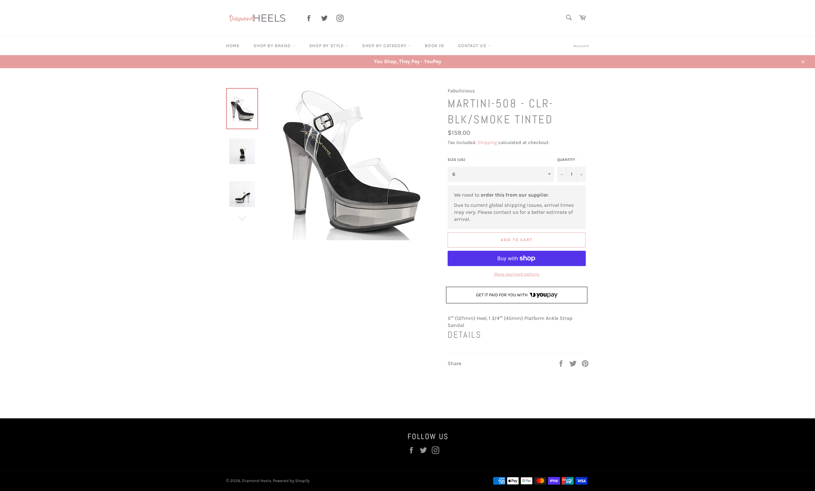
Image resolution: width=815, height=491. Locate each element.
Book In (434, 45)
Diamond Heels (256, 480)
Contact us (473, 45)
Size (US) (456, 159)
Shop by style (327, 45)
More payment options (516, 274)
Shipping (487, 142)
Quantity (566, 159)
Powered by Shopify (291, 480)
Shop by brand (272, 45)
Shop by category (385, 45)
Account (581, 45)
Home (232, 45)
